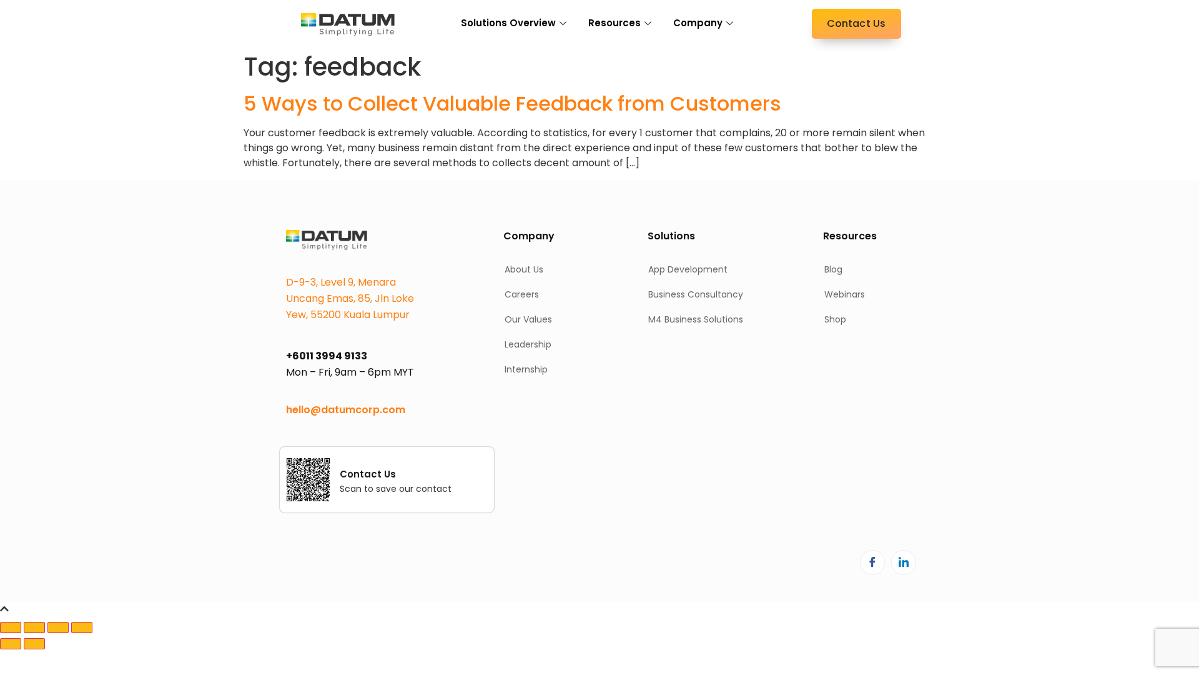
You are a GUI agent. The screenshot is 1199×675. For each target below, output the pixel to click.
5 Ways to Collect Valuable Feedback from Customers (512, 103)
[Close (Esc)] (81, 627)
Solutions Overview (508, 22)
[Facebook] (872, 562)
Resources (614, 22)
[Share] (58, 627)
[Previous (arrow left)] (10, 643)
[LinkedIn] (903, 562)
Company (698, 22)
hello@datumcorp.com (345, 409)
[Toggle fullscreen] (34, 627)
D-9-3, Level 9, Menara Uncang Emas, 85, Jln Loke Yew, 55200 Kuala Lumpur (350, 298)
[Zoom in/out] (10, 627)
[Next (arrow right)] (34, 643)
